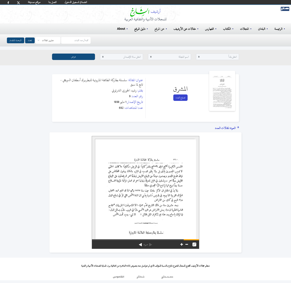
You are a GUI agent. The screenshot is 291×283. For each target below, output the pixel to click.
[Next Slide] (140, 243)
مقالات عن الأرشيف (185, 29)
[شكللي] (140, 277)
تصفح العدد (180, 97)
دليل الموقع (139, 29)
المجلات (244, 29)
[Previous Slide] (150, 243)
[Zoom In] (181, 244)
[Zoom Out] (186, 244)
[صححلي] (167, 277)
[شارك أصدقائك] (8, 2)
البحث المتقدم (15, 40)
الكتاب (227, 29)
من (145, 245)
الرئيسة (278, 29)
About (121, 28)
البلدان (261, 29)
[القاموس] (119, 277)
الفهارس (209, 29)
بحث (30, 40)
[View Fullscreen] (194, 244)
